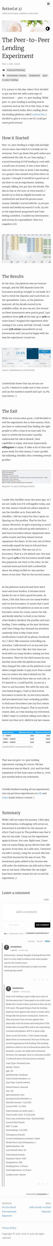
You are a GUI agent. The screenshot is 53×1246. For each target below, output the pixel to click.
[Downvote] (43, 980)
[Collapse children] (48, 980)
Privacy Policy (9, 1228)
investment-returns (16, 75)
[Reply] (34, 979)
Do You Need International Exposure (9, 1211)
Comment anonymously (37, 933)
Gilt (40, 793)
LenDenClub (38, 114)
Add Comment (42, 925)
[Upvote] (39, 980)
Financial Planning (16, 70)
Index (5, 797)
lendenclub (34, 75)
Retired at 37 (12, 8)
